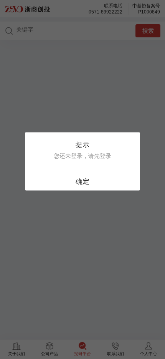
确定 (82, 181)
